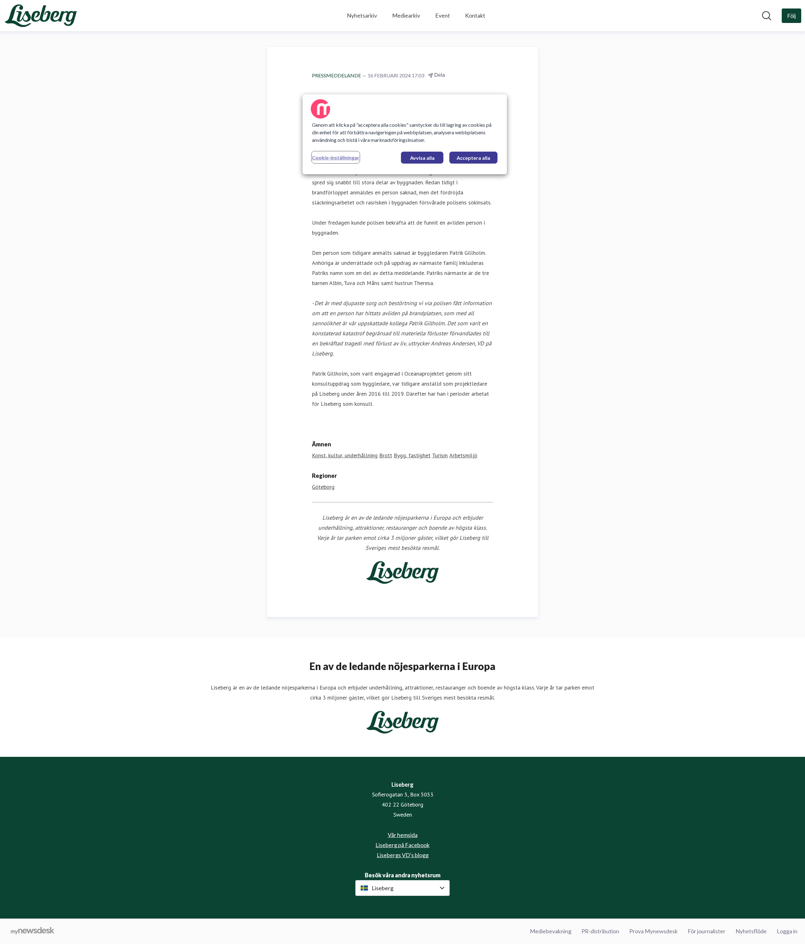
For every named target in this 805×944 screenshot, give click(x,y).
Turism (440, 455)
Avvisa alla (422, 158)
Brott (385, 455)
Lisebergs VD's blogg (403, 855)
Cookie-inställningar (335, 157)
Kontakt (475, 15)
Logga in (787, 931)
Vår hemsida (403, 834)
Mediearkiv (406, 15)
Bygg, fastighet (412, 455)
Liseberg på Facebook (402, 844)
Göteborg (323, 486)
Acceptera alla (473, 158)
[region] (405, 134)
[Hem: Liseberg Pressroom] (41, 16)
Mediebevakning (550, 931)
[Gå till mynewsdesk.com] (33, 931)
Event (442, 15)
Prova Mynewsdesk (653, 931)
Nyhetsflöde (751, 931)
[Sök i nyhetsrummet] (767, 16)
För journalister (706, 931)
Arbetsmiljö (463, 455)
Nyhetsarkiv (362, 15)
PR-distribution (600, 931)
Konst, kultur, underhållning (345, 455)
